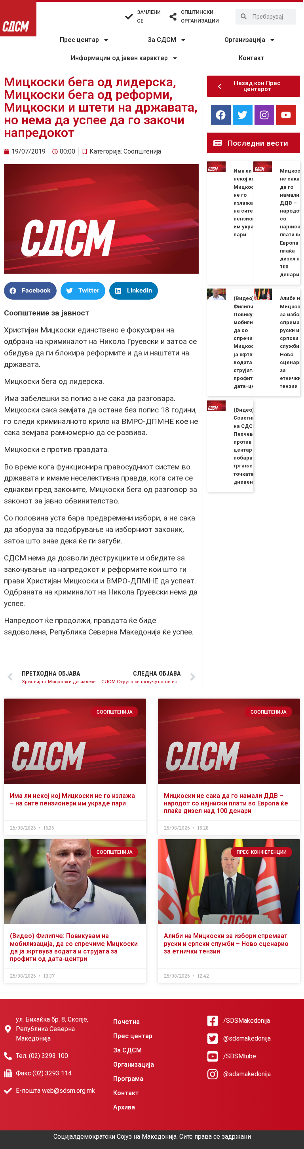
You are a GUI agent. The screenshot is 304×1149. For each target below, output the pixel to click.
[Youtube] (286, 115)
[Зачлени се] (129, 17)
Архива (124, 1107)
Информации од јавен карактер (119, 58)
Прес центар (79, 40)
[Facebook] (221, 115)
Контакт (251, 58)
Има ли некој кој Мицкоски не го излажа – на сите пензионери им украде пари (249, 202)
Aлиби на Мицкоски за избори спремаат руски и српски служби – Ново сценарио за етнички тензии (226, 943)
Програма (128, 1079)
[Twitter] (243, 115)
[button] (30, 291)
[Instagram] (264, 115)
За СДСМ (162, 40)
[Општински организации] (173, 17)
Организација (244, 40)
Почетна (126, 1022)
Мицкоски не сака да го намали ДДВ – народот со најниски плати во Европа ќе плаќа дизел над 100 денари (226, 803)
